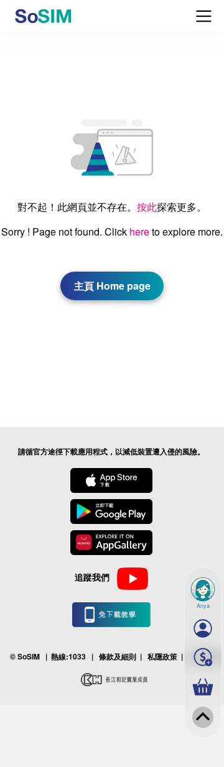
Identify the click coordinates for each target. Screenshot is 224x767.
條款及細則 (117, 656)
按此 (147, 207)
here (139, 231)
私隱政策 (162, 656)
